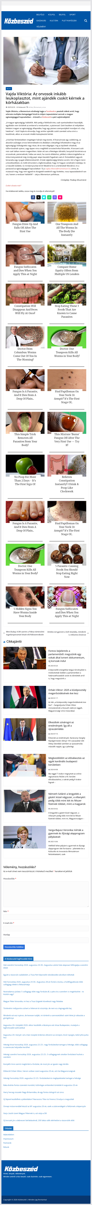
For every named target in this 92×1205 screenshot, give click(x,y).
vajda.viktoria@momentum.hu (58, 168)
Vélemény (41, 26)
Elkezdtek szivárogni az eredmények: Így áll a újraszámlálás (61, 726)
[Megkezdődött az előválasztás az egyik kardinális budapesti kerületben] (24, 755)
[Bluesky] (44, 197)
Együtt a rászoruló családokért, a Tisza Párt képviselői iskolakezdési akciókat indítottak (38, 975)
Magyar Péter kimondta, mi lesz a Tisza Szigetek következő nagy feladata (33, 1001)
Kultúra (54, 20)
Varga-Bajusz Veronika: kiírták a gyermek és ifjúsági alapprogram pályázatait (66, 833)
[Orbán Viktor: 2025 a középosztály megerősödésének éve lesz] (24, 687)
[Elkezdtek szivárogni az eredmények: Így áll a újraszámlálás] (24, 719)
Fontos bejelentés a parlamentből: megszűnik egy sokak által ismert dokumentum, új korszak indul (66, 656)
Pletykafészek (69, 20)
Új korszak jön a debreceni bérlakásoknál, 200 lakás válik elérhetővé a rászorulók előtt (38, 1120)
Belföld (40, 14)
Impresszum (8, 1139)
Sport (72, 14)
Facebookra (51, 111)
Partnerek (7, 1143)
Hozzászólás (9, 878)
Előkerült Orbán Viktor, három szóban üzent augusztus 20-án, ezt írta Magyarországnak (39, 1071)
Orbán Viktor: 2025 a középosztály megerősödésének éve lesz (67, 691)
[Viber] (55, 197)
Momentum (37, 107)
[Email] (60, 197)
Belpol (62, 14)
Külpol (51, 14)
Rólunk (6, 1147)
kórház (30, 107)
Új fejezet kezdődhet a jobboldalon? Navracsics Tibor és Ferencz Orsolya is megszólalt (38, 1099)
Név (6, 911)
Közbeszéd (22, 107)
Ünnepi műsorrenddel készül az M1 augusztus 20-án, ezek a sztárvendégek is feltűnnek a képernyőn (44, 1106)
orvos (44, 107)
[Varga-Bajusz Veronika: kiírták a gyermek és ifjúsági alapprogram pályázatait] (24, 827)
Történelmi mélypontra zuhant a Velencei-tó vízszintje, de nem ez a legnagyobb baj (37, 1008)
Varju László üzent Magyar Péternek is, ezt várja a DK (25, 1113)
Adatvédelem (8, 1134)
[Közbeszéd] (18, 20)
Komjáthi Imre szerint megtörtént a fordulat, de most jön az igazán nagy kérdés (36, 1064)
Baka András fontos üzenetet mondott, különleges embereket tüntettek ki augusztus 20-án (40, 1085)
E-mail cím (8, 923)
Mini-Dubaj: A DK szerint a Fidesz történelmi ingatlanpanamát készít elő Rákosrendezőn (25, 633)
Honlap (6, 934)
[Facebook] (33, 197)
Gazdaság (41, 20)
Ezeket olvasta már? (13, 185)
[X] (38, 197)
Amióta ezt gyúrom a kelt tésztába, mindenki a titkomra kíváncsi (66, 633)
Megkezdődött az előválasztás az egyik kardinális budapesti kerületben (66, 761)
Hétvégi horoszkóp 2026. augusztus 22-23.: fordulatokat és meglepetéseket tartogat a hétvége (42, 1078)
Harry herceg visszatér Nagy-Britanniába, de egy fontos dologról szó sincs (33, 1092)
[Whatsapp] (49, 197)
